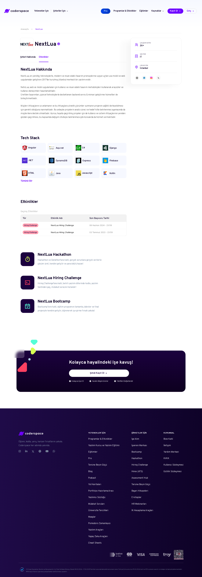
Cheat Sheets (95, 543)
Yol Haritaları (94, 484)
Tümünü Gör (26, 181)
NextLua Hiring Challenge (62, 225)
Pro (90, 458)
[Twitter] (33, 451)
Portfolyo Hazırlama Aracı (101, 491)
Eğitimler (92, 452)
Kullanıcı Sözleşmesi (173, 465)
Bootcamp (137, 452)
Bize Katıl (168, 439)
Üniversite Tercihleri (98, 510)
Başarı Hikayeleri (140, 491)
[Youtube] (47, 451)
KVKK (166, 458)
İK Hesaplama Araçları (142, 510)
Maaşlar (92, 517)
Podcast (92, 478)
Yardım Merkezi (171, 452)
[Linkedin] (26, 451)
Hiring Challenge (140, 465)
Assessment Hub (140, 478)
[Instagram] (21, 451)
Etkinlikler (44, 57)
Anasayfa (25, 29)
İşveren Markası (139, 445)
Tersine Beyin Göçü (97, 465)
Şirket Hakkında (28, 57)
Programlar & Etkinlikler (100, 439)
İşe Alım (135, 439)
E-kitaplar (136, 497)
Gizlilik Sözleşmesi (173, 471)
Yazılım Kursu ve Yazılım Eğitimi (103, 445)
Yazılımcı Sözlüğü (96, 497)
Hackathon (137, 458)
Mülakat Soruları (96, 504)
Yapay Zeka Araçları (98, 536)
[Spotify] (39, 451)
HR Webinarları (139, 504)
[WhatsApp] (54, 451)
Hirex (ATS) (137, 471)
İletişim (167, 445)
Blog (90, 471)
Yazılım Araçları (95, 530)
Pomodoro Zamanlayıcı (99, 523)
